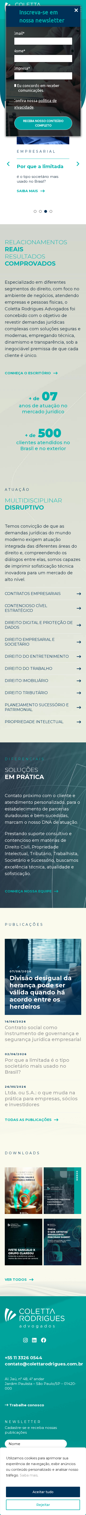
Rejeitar (43, 1505)
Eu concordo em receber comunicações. (37, 88)
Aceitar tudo (43, 1492)
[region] (43, 1481)
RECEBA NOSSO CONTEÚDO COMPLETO (43, 123)
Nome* (19, 51)
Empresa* (21, 68)
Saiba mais (29, 1475)
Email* (19, 33)
